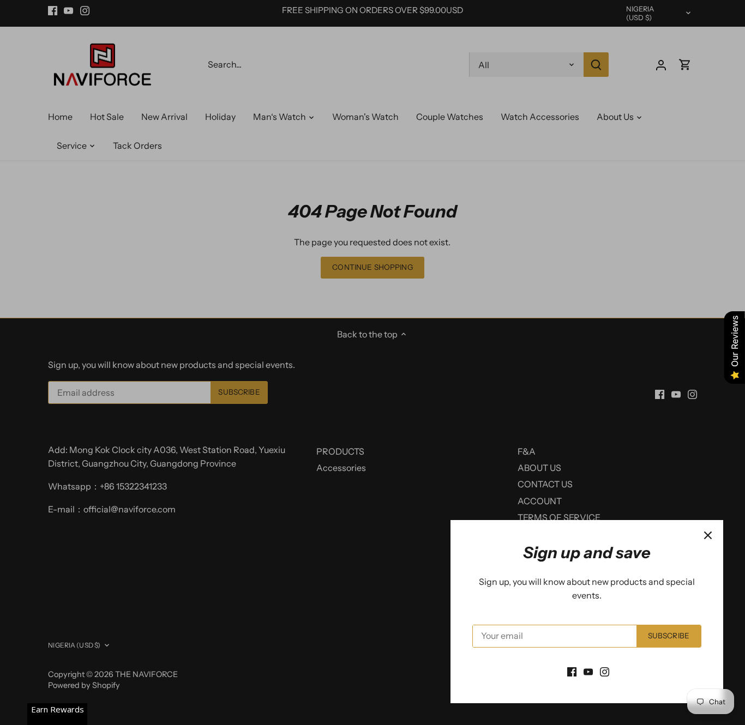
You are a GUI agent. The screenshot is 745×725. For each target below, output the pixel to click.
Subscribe (668, 635)
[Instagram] (604, 671)
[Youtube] (588, 671)
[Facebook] (571, 671)
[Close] (708, 535)
